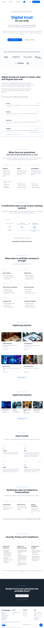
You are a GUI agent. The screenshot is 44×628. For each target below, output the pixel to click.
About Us (25, 612)
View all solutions (21, 377)
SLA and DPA (36, 617)
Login (30, 1)
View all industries (21, 418)
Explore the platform (13, 39)
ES (26, 1)
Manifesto (25, 614)
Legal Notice (36, 619)
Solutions (11, 1)
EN (24, 1)
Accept (4, 625)
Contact (24, 616)
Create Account (36, 1)
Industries (18, 1)
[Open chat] (41, 625)
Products (4, 1)
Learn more (4, 623)
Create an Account (16, 612)
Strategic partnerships (30, 39)
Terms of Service (37, 612)
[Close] (21, 622)
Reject (8, 625)
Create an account (21, 595)
